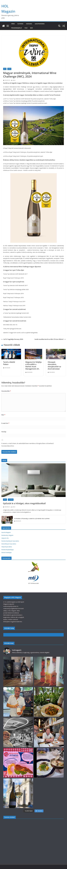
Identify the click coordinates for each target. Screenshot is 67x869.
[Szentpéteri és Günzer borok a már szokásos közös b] (18, 702)
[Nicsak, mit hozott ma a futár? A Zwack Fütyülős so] (49, 671)
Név (3, 415)
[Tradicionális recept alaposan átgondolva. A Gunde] (49, 763)
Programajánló (16, 28)
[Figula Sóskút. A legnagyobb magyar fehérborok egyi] (18, 793)
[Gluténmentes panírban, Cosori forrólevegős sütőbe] (18, 763)
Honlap (3, 432)
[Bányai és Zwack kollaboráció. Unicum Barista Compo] (18, 671)
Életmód (20, 24)
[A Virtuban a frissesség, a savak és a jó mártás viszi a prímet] (7, 520)
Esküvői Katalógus (6, 552)
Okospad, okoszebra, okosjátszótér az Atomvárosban (54, 365)
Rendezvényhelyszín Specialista (10, 541)
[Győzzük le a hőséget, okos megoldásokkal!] (33, 480)
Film (26, 28)
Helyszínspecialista (6, 547)
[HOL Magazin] (3, 26)
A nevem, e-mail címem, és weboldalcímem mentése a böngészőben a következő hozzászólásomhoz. (27, 444)
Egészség (29, 24)
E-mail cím (5, 423)
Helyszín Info (5, 538)
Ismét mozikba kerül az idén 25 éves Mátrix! (49, 339)
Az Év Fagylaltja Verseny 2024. (13, 339)
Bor (31, 28)
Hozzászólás (6, 391)
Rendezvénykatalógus (7, 549)
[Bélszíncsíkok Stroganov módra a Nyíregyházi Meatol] (49, 702)
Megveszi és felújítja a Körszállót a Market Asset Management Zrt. (33, 365)
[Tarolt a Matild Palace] (11, 350)
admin (13, 80)
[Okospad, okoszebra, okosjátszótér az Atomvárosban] (56, 350)
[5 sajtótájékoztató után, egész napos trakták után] (49, 732)
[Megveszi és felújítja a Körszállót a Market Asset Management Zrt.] (33, 350)
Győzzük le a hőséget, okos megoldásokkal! (24, 503)
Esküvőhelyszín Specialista (8, 544)
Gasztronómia (39, 24)
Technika (11, 499)
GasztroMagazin (6, 532)
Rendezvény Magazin (7, 535)
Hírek (13, 24)
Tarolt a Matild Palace (9, 363)
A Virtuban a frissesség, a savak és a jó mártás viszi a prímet (31, 518)
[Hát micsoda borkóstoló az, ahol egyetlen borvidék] (18, 732)
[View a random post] (63, 26)
